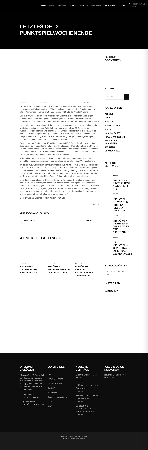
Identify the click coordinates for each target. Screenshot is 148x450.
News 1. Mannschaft (41, 102)
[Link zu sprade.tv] (117, 335)
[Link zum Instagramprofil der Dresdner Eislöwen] (102, 436)
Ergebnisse (110, 271)
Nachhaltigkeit (112, 133)
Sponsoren (110, 147)
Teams (108, 274)
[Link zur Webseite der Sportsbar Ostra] (117, 308)
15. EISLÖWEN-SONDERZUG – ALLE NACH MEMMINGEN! (122, 248)
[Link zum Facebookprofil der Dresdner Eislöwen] (95, 436)
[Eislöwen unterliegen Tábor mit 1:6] (32, 252)
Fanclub (109, 122)
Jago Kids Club (112, 125)
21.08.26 (51, 263)
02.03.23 (88, 102)
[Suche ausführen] (126, 97)
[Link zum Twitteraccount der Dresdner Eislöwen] (109, 436)
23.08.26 (23, 263)
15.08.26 (117, 237)
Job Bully (110, 129)
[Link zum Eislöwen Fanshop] (117, 325)
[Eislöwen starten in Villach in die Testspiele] (87, 252)
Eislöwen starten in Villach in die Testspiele (121, 226)
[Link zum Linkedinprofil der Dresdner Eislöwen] (116, 436)
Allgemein (25, 102)
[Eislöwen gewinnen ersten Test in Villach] (59, 252)
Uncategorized (112, 151)
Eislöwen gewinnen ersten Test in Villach (59, 269)
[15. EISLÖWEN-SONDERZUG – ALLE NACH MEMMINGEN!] (108, 239)
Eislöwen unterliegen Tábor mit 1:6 (28, 269)
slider (121, 271)
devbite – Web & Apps (77, 438)
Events (108, 118)
